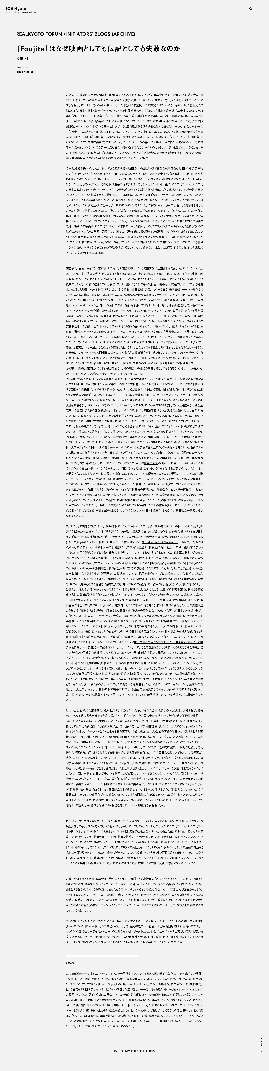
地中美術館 (151, 463)
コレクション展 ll (129, 653)
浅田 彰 (22, 58)
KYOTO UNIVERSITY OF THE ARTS (134, 1051)
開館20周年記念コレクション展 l (106, 647)
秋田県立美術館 (190, 458)
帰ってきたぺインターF (168, 879)
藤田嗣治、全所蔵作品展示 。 (159, 542)
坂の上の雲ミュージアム (84, 468)
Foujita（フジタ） (82, 174)
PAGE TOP (261, 1046)
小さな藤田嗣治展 (112, 789)
